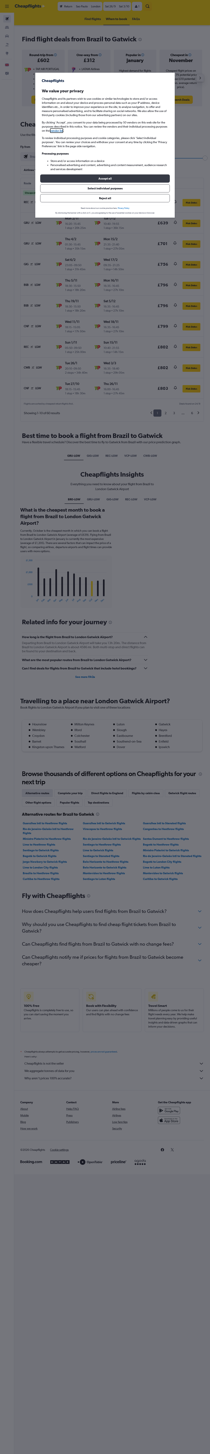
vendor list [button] (56, 130)
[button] (105, 178)
